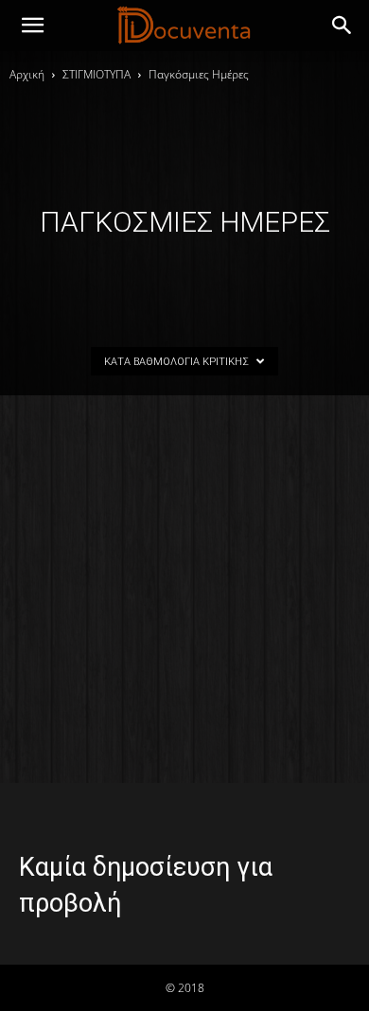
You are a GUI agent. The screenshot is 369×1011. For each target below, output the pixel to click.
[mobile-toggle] (32, 25)
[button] (342, 25)
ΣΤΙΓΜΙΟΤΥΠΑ (96, 74)
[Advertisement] (184, 589)
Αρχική (26, 74)
